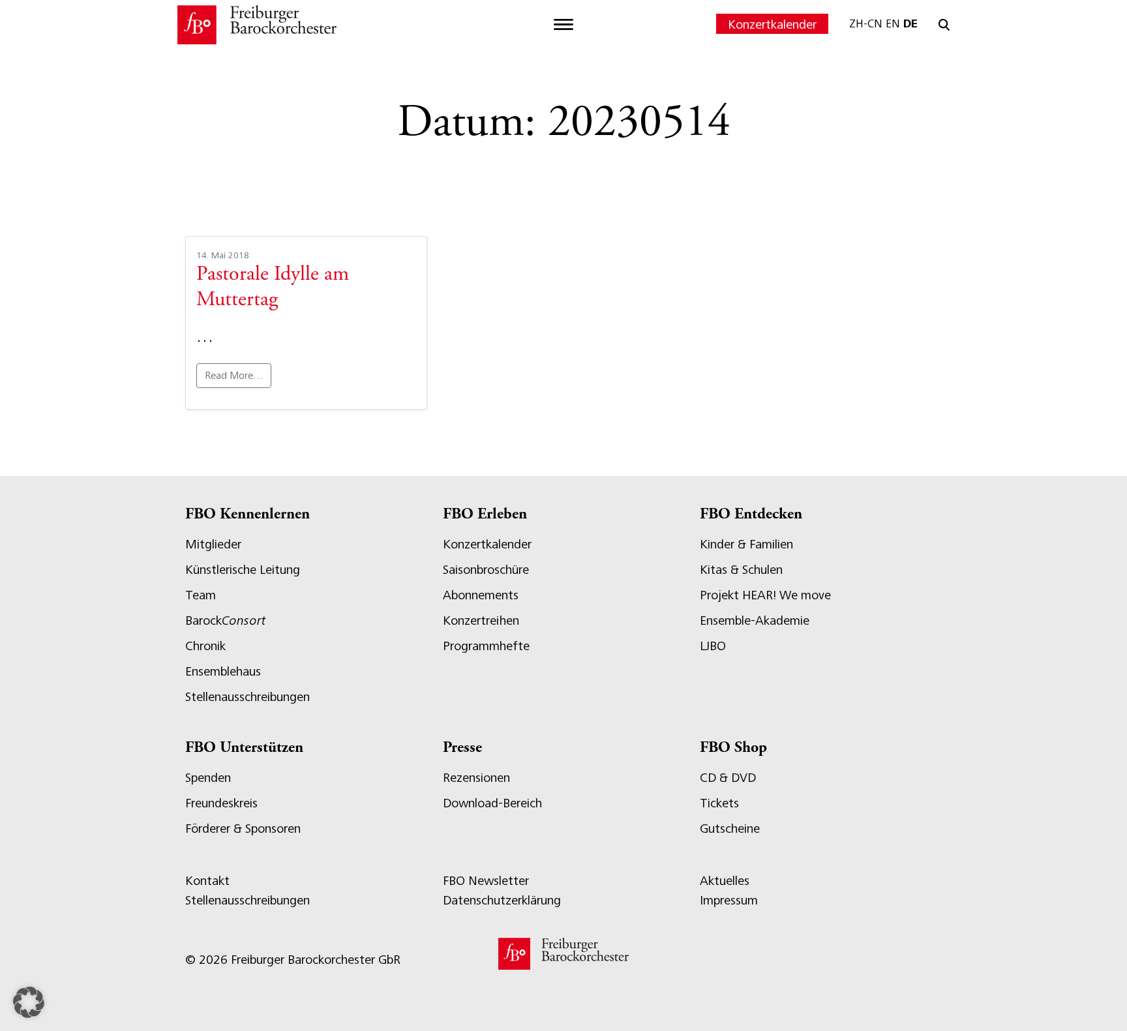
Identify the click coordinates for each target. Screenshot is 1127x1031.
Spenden (208, 777)
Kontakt (207, 880)
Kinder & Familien (746, 544)
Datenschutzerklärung (502, 900)
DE (910, 23)
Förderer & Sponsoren (243, 828)
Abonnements (480, 595)
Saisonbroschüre (486, 569)
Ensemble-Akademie (754, 620)
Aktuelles (724, 880)
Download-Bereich (492, 803)
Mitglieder (213, 544)
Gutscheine (730, 828)
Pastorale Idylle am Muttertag (272, 287)
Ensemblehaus (223, 671)
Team (200, 595)
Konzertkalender (772, 24)
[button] (28, 1002)
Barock (225, 620)
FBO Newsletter (486, 880)
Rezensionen (476, 777)
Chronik (205, 645)
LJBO (713, 645)
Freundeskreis (221, 803)
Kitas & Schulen (741, 569)
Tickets (719, 803)
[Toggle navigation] (563, 24)
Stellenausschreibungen (247, 696)
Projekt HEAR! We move (765, 595)
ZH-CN (865, 23)
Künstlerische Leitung (242, 569)
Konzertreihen (481, 620)
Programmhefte (486, 645)
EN (893, 23)
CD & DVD (728, 777)
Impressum (729, 900)
